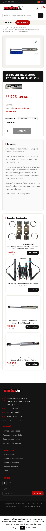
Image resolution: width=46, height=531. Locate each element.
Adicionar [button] (33, 253)
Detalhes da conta (10, 467)
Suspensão (9, 29)
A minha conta (8, 454)
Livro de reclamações (11, 443)
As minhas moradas (10, 463)
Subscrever (38, 493)
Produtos (10, 28)
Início (4, 28)
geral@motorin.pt (14, 416)
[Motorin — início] (13, 8)
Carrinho (6, 471)
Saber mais (31, 527)
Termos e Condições (11, 431)
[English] (42, 2)
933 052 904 (10, 2)
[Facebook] (4, 483)
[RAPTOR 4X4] (14, 87)
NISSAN (17, 28)
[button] (36, 42)
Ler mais (33, 290)
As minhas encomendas (12, 459)
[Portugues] (38, 2)
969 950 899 (12, 412)
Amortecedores (19, 29)
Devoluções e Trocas (11, 439)
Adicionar (22, 130)
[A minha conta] (37, 8)
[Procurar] (40, 15)
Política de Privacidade (12, 435)
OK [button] (22, 528)
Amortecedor (11, 111)
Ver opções (32, 327)
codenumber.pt (35, 506)
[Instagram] (10, 483)
